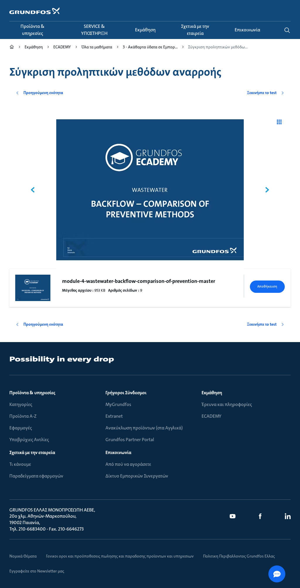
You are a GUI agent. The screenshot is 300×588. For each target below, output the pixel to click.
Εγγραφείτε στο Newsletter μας (36, 571)
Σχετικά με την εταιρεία (32, 452)
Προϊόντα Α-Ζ (23, 416)
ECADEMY (211, 416)
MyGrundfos (118, 404)
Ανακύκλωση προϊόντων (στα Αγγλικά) (144, 428)
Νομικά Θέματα (23, 556)
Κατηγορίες (20, 404)
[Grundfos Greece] (11, 48)
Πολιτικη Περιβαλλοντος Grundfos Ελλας (239, 556)
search (287, 30)
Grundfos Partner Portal (129, 439)
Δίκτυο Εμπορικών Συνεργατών (136, 476)
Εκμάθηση (212, 393)
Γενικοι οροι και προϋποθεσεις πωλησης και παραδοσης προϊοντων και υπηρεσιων (120, 556)
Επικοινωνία (118, 452)
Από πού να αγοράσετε (128, 464)
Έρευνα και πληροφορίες (227, 404)
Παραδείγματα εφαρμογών (36, 476)
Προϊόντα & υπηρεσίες (32, 393)
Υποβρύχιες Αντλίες (29, 439)
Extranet (114, 416)
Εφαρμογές (20, 428)
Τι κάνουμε (20, 464)
